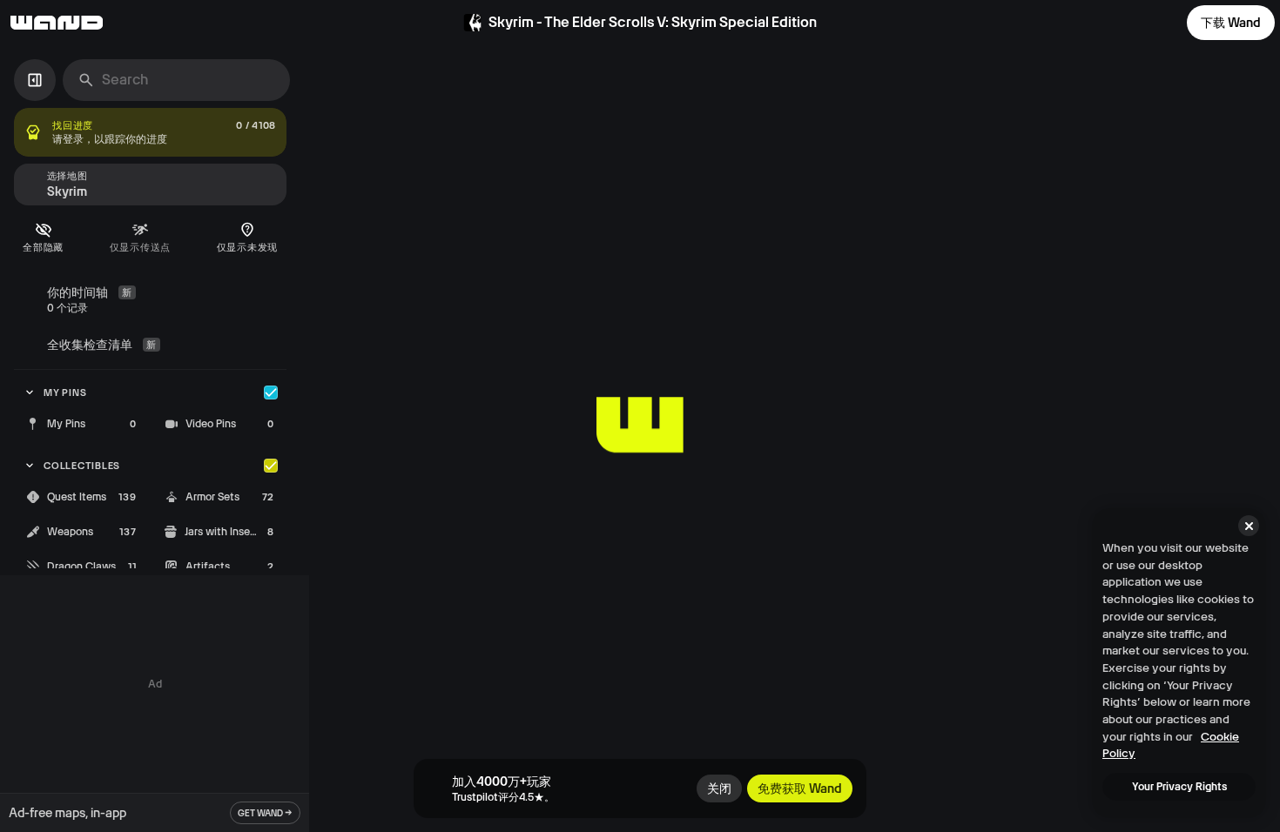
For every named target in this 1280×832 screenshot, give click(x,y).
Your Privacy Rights (1179, 787)
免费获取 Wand (800, 788)
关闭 (719, 788)
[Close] (1248, 525)
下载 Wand (1231, 23)
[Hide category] (270, 392)
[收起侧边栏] (35, 80)
